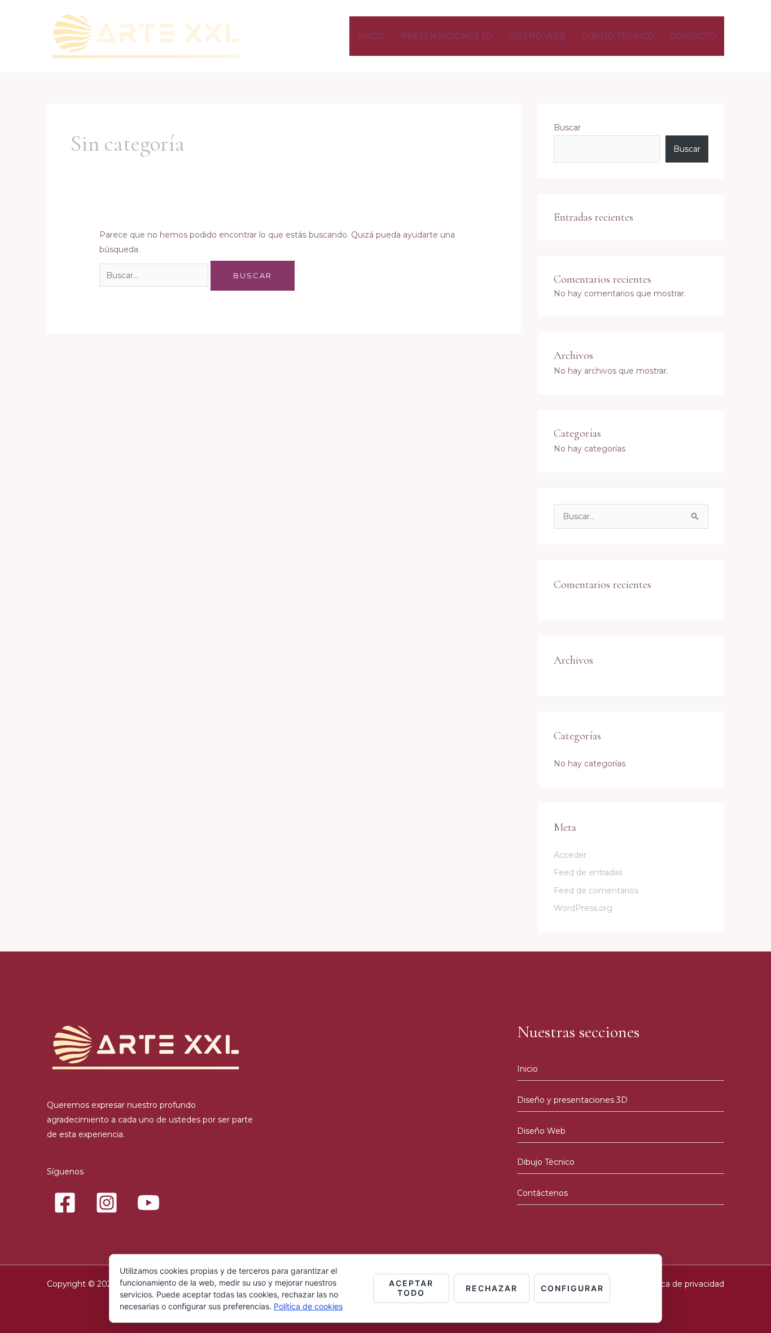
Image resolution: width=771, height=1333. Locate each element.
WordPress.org (583, 908)
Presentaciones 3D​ (447, 36)
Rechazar (492, 1288)
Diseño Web (537, 36)
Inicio (371, 36)
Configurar (572, 1288)
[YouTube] (148, 1203)
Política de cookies (308, 1306)
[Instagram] (107, 1203)
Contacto (693, 36)
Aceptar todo (411, 1287)
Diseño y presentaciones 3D (572, 1100)
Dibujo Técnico (617, 36)
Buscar (567, 127)
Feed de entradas (588, 872)
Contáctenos (542, 1193)
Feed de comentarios (596, 890)
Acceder (570, 855)
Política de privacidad (682, 1284)
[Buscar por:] (155, 275)
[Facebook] (65, 1203)
